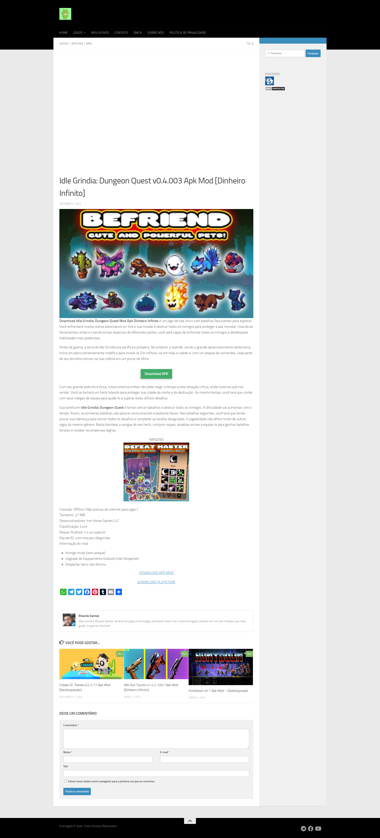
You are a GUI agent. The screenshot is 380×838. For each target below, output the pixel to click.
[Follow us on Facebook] (311, 828)
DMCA (138, 33)
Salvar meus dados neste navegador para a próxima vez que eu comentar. (111, 781)
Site (65, 766)
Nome (67, 752)
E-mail (165, 752)
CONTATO (121, 33)
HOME (63, 33)
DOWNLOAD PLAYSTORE (156, 582)
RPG (89, 43)
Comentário (71, 725)
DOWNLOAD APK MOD (156, 573)
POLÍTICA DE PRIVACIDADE (188, 33)
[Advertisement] (156, 85)
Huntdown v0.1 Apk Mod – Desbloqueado (218, 691)
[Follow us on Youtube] (318, 828)
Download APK (156, 373)
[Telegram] (303, 828)
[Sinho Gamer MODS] (269, 84)
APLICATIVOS (100, 33)
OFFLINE (77, 43)
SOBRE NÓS (155, 33)
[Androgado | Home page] (65, 14)
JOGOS (78, 33)
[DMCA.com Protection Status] (275, 89)
